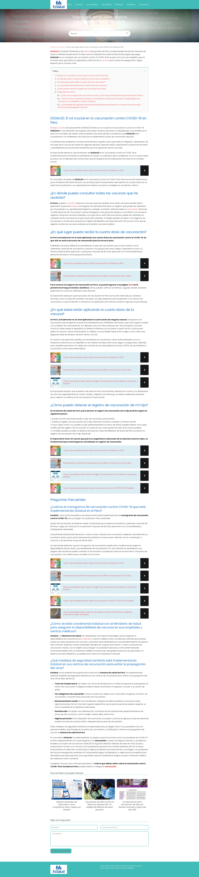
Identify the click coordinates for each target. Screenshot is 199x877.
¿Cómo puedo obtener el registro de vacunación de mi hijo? (81, 89)
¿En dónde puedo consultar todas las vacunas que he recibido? (83, 79)
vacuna (105, 60)
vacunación (144, 4)
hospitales (119, 4)
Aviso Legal (104, 866)
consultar (70, 203)
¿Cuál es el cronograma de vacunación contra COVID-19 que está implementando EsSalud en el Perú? (101, 95)
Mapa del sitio (105, 868)
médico (74, 206)
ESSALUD (54, 51)
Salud (86, 51)
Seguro (55, 127)
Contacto (137, 866)
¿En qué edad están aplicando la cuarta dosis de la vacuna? (82, 85)
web (131, 284)
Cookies (130, 866)
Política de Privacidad (118, 866)
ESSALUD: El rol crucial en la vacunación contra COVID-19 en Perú (82, 75)
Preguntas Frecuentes (66, 92)
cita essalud (106, 4)
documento (133, 209)
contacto (79, 4)
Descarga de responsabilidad (123, 868)
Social (62, 127)
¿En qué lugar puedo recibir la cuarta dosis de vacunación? (81, 82)
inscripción (131, 4)
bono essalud (92, 4)
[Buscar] (126, 33)
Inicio (70, 4)
